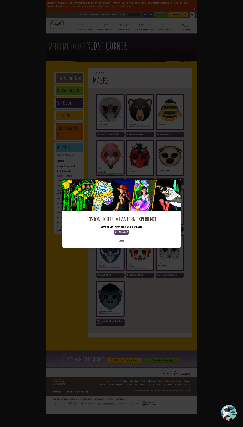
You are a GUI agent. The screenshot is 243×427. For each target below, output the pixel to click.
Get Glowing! (121, 232)
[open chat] (229, 413)
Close (121, 241)
